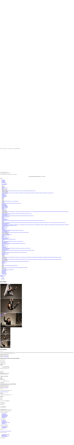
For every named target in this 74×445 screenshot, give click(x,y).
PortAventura (16, 220)
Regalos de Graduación (9, 259)
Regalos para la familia (26, 257)
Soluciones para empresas (5, 426)
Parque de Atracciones (23, 220)
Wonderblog (3, 417)
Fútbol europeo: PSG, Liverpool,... (47, 222)
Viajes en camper (19, 203)
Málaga (11, 265)
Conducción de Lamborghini (13, 250)
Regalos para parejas (4, 257)
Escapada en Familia (19, 213)
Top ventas (3, 197)
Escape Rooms (10, 225)
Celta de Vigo (41, 222)
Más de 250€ (27, 261)
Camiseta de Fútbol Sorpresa (11, 222)
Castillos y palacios (29, 215)
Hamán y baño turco (6, 241)
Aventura (3, 244)
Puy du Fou (5, 220)
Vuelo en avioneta (24, 248)
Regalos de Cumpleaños (5, 206)
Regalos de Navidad (37, 259)
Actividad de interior (17, 252)
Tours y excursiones (14, 225)
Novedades (3, 194)
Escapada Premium (36, 211)
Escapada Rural (26, 211)
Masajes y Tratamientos (5, 237)
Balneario (11, 241)
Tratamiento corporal (8, 239)
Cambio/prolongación (4, 416)
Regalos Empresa (4, 182)
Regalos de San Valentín (47, 259)
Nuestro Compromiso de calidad (6, 422)
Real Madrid (16, 222)
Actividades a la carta (4, 421)
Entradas (3, 217)
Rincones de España (24, 213)
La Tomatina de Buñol (10, 269)
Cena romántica (16, 230)
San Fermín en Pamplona (5, 269)
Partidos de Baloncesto (62, 222)
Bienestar (3, 235)
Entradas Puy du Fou (4, 190)
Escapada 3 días (49, 211)
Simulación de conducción (31, 250)
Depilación (15, 243)
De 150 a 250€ (24, 261)
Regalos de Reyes (42, 259)
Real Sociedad (35, 222)
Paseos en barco (23, 190)
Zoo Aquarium (28, 220)
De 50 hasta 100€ (15, 261)
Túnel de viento (28, 248)
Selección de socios (4, 423)
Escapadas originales (14, 203)
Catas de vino (8, 232)
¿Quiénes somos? (4, 420)
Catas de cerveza (12, 232)
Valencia (9, 265)
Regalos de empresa (4, 273)
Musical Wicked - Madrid (49, 224)
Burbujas (5, 215)
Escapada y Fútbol (53, 211)
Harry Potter (19, 220)
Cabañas (16, 215)
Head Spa (19, 241)
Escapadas (3, 208)
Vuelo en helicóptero (11, 248)
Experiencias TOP (4, 195)
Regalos (3, 277)
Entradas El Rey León (33, 190)
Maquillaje (18, 243)
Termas (13, 241)
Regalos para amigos (31, 257)
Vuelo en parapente (20, 248)
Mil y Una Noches (41, 211)
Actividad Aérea (4, 246)
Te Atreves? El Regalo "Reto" (23, 252)
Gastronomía (3, 226)
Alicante (15, 265)
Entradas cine (6, 225)
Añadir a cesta (2, 373)
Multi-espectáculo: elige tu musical (62, 224)
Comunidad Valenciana (19, 267)
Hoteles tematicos (13, 215)
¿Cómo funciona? (4, 414)
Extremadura (10, 267)
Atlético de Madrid (23, 222)
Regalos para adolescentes (37, 257)
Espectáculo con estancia (55, 224)
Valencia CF (32, 222)
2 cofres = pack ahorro (4, 193)
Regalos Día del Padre (53, 259)
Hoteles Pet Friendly (27, 190)
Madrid (3, 265)
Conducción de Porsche (19, 250)
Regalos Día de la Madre (59, 259)
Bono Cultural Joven (4, 196)
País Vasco (7, 267)
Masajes (5, 239)
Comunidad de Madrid (24, 267)
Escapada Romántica (4, 211)
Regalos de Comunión (32, 259)
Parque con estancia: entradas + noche (40, 220)
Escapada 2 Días (45, 211)
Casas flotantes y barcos (20, 215)
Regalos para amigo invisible (57, 257)
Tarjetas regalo (3, 181)
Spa (2, 240)
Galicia (3, 267)
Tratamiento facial (13, 239)
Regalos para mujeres (14, 257)
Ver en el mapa (5, 283)
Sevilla (7, 265)
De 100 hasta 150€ (20, 261)
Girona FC (38, 222)
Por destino (3, 262)
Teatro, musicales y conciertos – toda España (17, 224)
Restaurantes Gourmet (6, 230)
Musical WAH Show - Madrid (26, 224)
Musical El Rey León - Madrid (8, 224)
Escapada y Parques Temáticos (59, 211)
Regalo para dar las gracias (26, 259)
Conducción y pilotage (4, 249)
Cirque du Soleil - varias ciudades (34, 224)
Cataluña (13, 267)
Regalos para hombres (9, 257)
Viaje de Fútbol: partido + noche (56, 222)
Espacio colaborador (4, 427)
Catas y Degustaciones (4, 231)
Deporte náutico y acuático (5, 252)
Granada (13, 265)
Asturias (15, 267)
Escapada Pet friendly (65, 211)
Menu (1, 178)
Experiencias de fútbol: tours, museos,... (16, 190)
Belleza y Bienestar (4, 242)
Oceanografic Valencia (32, 220)
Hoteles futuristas (25, 215)
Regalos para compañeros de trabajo (49, 257)
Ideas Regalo (3, 180)
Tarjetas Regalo (4, 271)
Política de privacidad (4, 436)
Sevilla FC (29, 222)
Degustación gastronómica (17, 232)
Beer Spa (21, 241)
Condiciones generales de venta (6, 434)
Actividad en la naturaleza (11, 252)
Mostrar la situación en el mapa (4, 391)
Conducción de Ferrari (7, 250)
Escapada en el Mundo (10, 213)
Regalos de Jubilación (4, 205)
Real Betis (27, 222)
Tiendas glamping (8, 215)
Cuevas (32, 215)
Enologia (5, 232)
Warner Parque (9, 220)
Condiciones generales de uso (5, 435)
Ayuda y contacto (4, 184)
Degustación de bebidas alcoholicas (24, 232)
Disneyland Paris (13, 220)
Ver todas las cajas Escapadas (5, 216)
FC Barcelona (19, 222)
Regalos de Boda (4, 204)
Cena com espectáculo (20, 230)
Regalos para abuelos (42, 257)
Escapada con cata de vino (31, 211)
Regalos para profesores (20, 257)
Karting (23, 250)
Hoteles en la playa (9, 190)
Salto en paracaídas (6, 248)
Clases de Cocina (10, 234)
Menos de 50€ (11, 261)
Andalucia (5, 267)
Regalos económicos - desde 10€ (6, 261)
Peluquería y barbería (11, 243)
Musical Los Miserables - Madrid (42, 224)
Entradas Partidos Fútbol (5, 222)
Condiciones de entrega (5, 415)
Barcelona (5, 265)
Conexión (1, 275)
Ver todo (3, 188)
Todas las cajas (3, 187)
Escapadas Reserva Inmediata (20, 211)
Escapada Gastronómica (10, 211)
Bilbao (16, 265)
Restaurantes (3, 228)
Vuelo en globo (16, 248)
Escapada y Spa (15, 211)
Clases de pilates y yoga (22, 243)
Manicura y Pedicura (6, 243)
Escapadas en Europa (9, 203)
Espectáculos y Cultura (4, 223)
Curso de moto (26, 250)
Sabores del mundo (11, 230)
